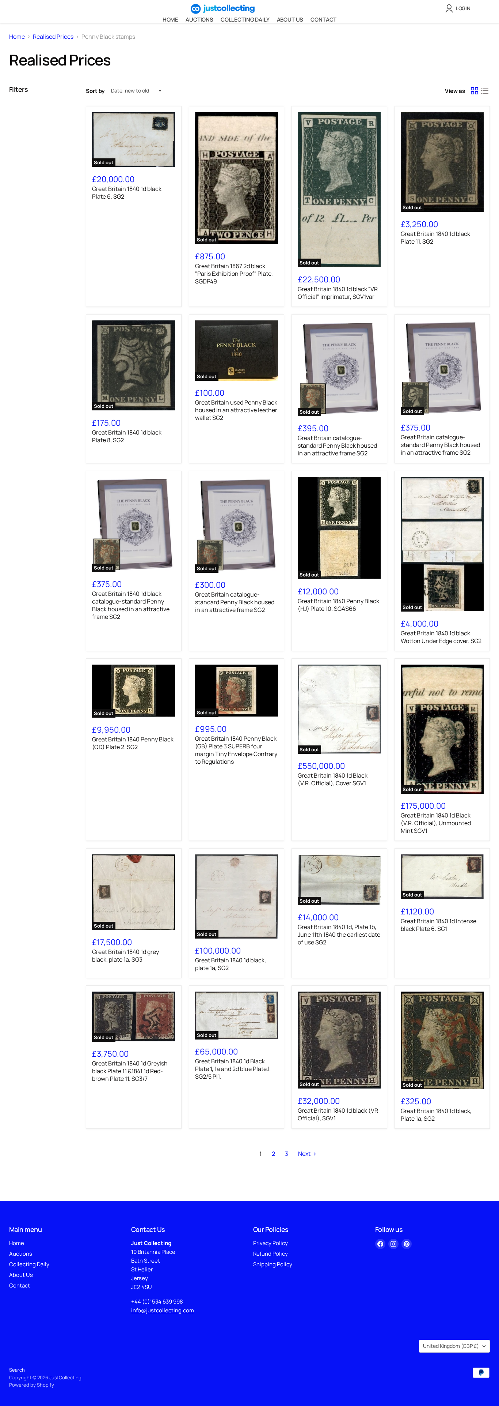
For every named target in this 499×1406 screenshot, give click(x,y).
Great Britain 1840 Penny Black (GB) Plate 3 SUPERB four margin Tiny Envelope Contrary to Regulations (236, 750)
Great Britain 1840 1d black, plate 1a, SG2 (230, 964)
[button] (459, 8)
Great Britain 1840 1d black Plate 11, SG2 (435, 237)
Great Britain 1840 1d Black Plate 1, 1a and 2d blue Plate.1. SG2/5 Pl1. (233, 1068)
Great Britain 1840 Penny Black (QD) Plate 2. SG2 (133, 743)
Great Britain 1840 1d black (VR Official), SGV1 (338, 1114)
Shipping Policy (272, 1264)
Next (305, 1154)
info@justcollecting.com (162, 1310)
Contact (323, 19)
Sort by (95, 91)
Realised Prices (53, 36)
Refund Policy (270, 1253)
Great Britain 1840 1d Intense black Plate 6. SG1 (438, 925)
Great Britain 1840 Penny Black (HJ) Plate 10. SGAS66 (338, 605)
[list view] (485, 91)
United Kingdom (451, 1345)
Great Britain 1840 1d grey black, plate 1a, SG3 (125, 955)
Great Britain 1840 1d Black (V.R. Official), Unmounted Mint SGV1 (436, 823)
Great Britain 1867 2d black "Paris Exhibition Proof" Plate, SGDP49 (234, 273)
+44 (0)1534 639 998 (157, 1301)
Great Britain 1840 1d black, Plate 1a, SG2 (436, 1115)
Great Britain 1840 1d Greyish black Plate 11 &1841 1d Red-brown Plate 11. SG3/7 (130, 1071)
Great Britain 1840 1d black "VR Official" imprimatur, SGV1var (338, 293)
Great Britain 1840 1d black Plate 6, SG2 (126, 192)
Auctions (199, 19)
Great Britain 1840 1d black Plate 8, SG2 (126, 436)
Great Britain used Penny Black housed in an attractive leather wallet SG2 (236, 410)
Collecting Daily (245, 19)
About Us (290, 19)
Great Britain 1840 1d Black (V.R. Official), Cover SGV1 (332, 779)
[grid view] (474, 91)
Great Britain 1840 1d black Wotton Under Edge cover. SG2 (441, 637)
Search (17, 1369)
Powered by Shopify (31, 1384)
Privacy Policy (270, 1243)
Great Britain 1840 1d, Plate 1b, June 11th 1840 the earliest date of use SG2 (339, 934)
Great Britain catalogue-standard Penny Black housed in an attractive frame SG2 (337, 445)
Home (170, 19)
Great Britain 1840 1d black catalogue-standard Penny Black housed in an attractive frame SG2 (130, 605)
